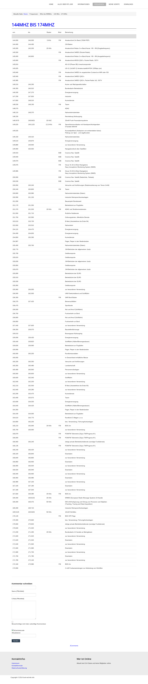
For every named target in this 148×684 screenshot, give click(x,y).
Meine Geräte (114, 4)
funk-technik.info (20, 4)
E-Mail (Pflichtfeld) (18, 599)
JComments (74, 646)
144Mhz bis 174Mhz (33, 25)
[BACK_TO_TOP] (106, 680)
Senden (16, 641)
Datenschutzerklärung (19, 668)
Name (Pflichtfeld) (18, 591)
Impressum (15, 663)
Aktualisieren (16, 633)
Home (51, 4)
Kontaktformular (17, 665)
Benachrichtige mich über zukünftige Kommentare (29, 624)
